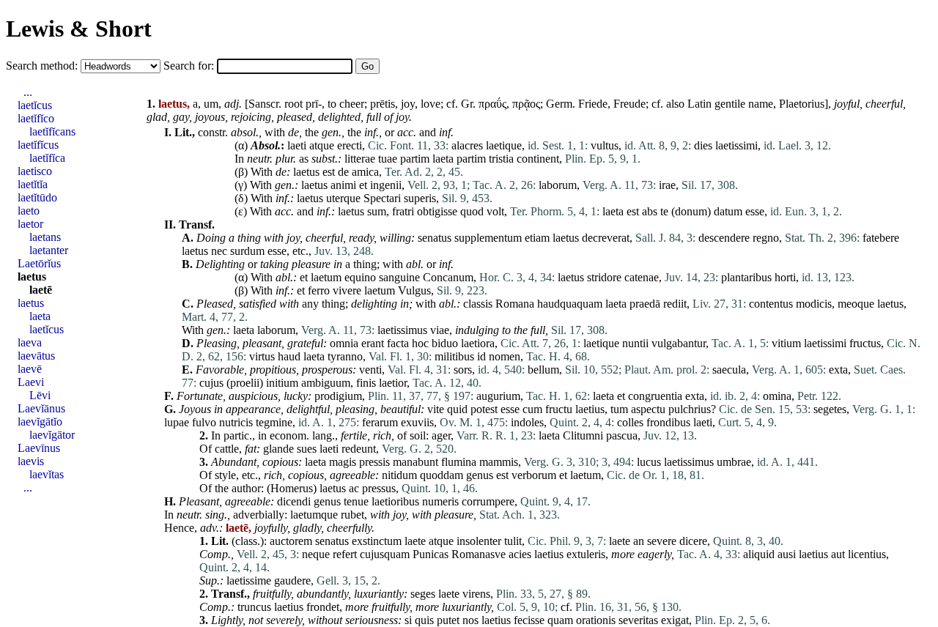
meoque (856, 303)
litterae (359, 158)
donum (691, 211)
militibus (454, 356)
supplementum (488, 237)
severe (661, 541)
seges (422, 593)
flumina (458, 462)
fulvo (204, 422)
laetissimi (736, 145)
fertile (354, 435)
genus (479, 475)
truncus (254, 607)
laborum (558, 185)
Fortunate (200, 396)
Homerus (291, 488)
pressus (379, 488)
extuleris (585, 554)
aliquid (759, 554)
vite (435, 409)
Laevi (31, 382)
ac (354, 488)
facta (398, 343)
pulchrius (689, 409)
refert (345, 554)
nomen (504, 356)
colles (630, 422)
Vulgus (414, 290)
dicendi (294, 501)
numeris (440, 501)
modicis (814, 303)
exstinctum (377, 541)
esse (754, 211)
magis (342, 462)
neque (316, 554)
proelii (244, 382)
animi (343, 185)
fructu (558, 409)
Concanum (448, 277)
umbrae (734, 462)
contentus (771, 303)
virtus (262, 356)
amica (365, 172)
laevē (30, 369)
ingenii (386, 185)
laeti (296, 145)
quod (472, 211)
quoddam (441, 475)
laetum (326, 277)
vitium (786, 343)
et (363, 185)
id (481, 356)
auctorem (291, 541)
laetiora (478, 343)
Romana (514, 303)
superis (420, 198)
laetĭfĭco (36, 118)
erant (372, 343)
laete (415, 541)
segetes (829, 409)
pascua (622, 435)
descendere (724, 237)
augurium (498, 396)
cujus (211, 382)
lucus (649, 462)
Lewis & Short (79, 28)
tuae (387, 158)
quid (457, 409)
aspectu (648, 409)
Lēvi (40, 395)
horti (785, 277)
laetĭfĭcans (52, 131)
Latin (699, 103)
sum (376, 211)
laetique (504, 145)
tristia (501, 158)
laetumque (314, 514)
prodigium (338, 396)
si (408, 620)
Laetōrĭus (39, 263)
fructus (865, 343)
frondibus (668, 422)
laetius (590, 409)
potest (484, 409)
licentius (867, 554)
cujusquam (385, 554)
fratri (403, 211)
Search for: (190, 65)
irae (667, 185)
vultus (604, 145)
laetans (45, 237)
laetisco (35, 171)
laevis (31, 461)
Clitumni (583, 435)
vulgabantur (678, 343)
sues (307, 448)
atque (321, 145)
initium (282, 382)
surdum (247, 251)
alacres (467, 145)
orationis (596, 620)
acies (520, 554)
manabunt (415, 462)
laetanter (48, 250)
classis (477, 303)
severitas (638, 620)
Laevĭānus (41, 408)
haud (289, 356)
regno (766, 237)
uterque (343, 198)
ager (441, 435)
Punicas (430, 554)
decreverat (605, 237)
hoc (420, 343)
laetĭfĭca (47, 158)
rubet (352, 514)
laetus (306, 172)
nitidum (399, 475)
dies (703, 145)
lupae (176, 422)
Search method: (43, 65)
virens (476, 593)
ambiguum (325, 382)
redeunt (358, 448)
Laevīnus (39, 448)
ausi (787, 554)
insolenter (479, 541)
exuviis (417, 422)
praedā (644, 303)
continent (538, 158)
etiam (537, 237)
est (328, 172)
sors (463, 369)
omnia (344, 343)
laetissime (248, 580)
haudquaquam (569, 303)
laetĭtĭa (33, 184)
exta (838, 369)
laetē (40, 289)
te (664, 211)
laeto (29, 210)
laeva (30, 342)
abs (649, 211)
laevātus (36, 355)
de (293, 132)
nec (219, 251)
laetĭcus (35, 105)
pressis (374, 462)
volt (495, 211)
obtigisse (437, 211)
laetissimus (402, 330)
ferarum (380, 422)
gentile (729, 103)
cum (532, 409)
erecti (349, 145)
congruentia (655, 396)
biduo (445, 343)
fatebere (881, 237)
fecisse (529, 620)
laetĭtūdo (37, 197)
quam (560, 620)
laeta (443, 158)
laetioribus (395, 501)
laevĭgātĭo (40, 421)
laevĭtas (46, 474)
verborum (534, 475)
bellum (543, 369)
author (246, 488)
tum (619, 409)
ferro (319, 290)
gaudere (292, 580)
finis (366, 382)
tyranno (345, 356)
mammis (498, 462)
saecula (729, 369)
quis (424, 620)
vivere (347, 290)
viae (439, 330)
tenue (356, 501)
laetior (393, 382)
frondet (322, 607)
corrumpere (488, 501)
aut (838, 554)
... (27, 92)
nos (470, 620)
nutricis (236, 422)
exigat (675, 620)
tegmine (274, 422)
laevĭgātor (52, 434)
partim (414, 158)
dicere (693, 541)
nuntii (635, 343)
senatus (434, 237)
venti (370, 369)
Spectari (382, 198)
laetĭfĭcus (38, 144)
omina (777, 396)
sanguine (399, 277)
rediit (675, 303)
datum (728, 211)
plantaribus (746, 277)
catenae (641, 277)
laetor (30, 224)
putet (448, 620)
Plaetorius (801, 103)
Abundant (233, 462)
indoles (527, 422)
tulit (513, 541)
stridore (604, 277)
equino (360, 277)
